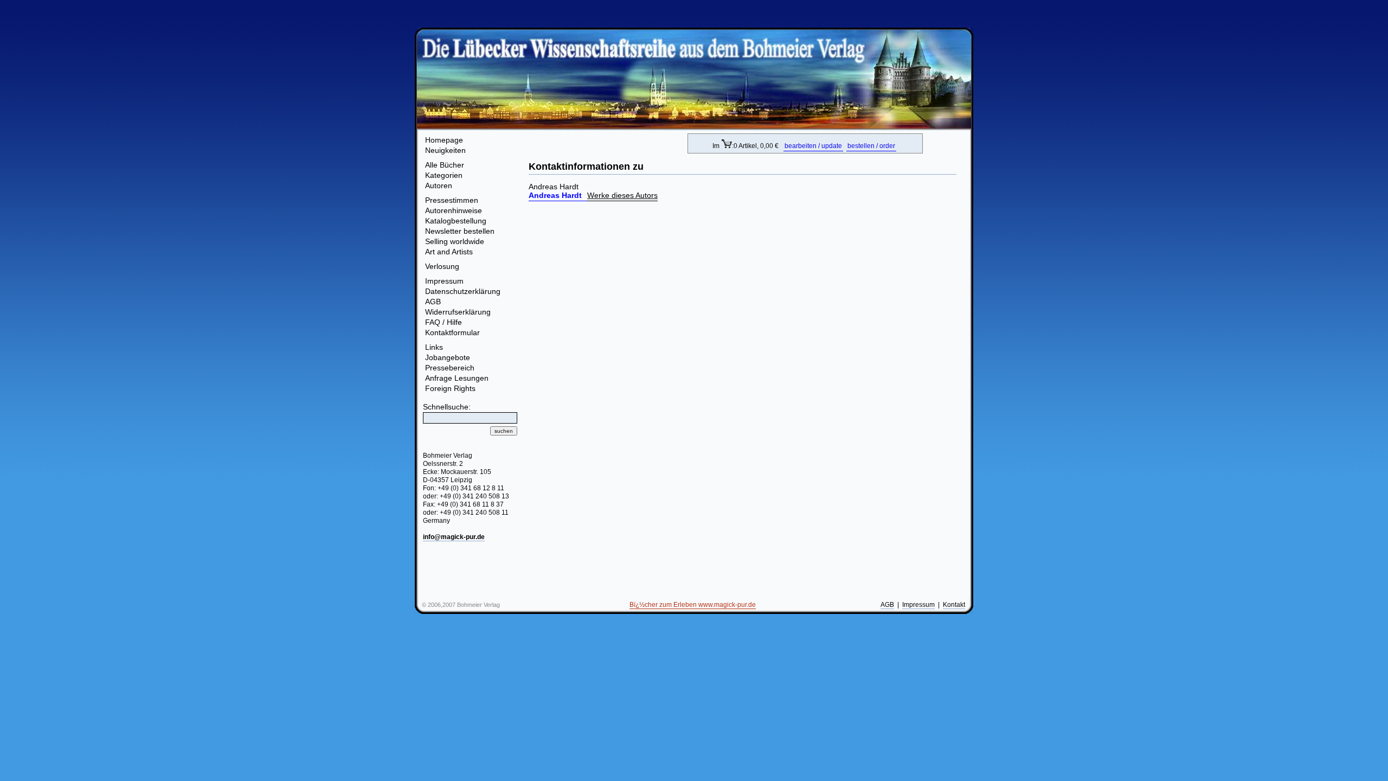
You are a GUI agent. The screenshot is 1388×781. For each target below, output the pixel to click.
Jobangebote (447, 357)
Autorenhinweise (453, 210)
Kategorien (443, 175)
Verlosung (442, 266)
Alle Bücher (444, 165)
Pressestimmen (451, 200)
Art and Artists (449, 251)
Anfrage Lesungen (457, 378)
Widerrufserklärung (458, 312)
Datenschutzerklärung (462, 291)
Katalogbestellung (455, 220)
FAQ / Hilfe (443, 322)
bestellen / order (871, 146)
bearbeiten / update (813, 146)
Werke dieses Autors (622, 195)
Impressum (444, 281)
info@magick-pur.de (454, 537)
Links (434, 347)
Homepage (444, 140)
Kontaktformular (452, 332)
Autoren (438, 185)
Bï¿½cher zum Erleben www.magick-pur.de (692, 605)
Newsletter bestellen (459, 231)
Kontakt (954, 605)
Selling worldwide (454, 241)
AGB (433, 301)
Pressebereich (449, 367)
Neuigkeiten (445, 150)
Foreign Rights (450, 388)
